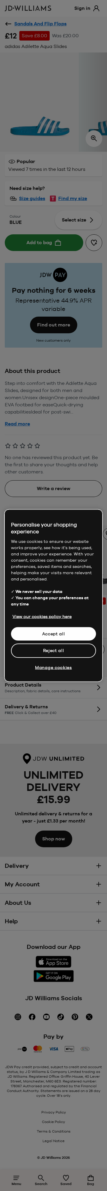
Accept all (53, 633)
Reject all (53, 650)
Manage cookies (53, 667)
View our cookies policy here (42, 616)
